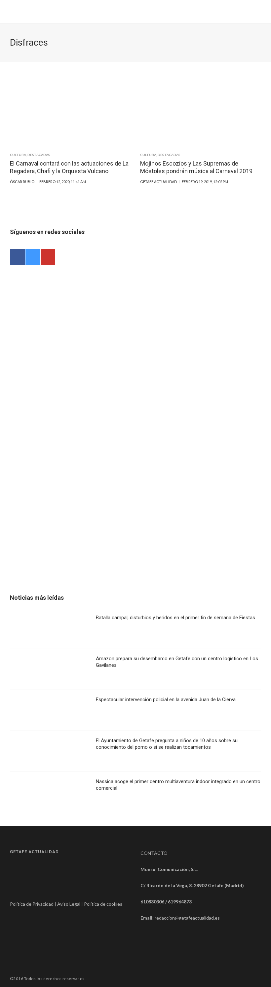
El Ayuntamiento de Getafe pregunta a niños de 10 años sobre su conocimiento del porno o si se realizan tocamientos (167, 744)
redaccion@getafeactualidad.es (187, 918)
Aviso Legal (68, 904)
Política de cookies (103, 904)
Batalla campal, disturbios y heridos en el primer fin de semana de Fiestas (175, 618)
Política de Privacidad (32, 904)
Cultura (18, 155)
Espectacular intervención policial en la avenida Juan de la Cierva (166, 699)
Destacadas (38, 155)
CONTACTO (154, 853)
